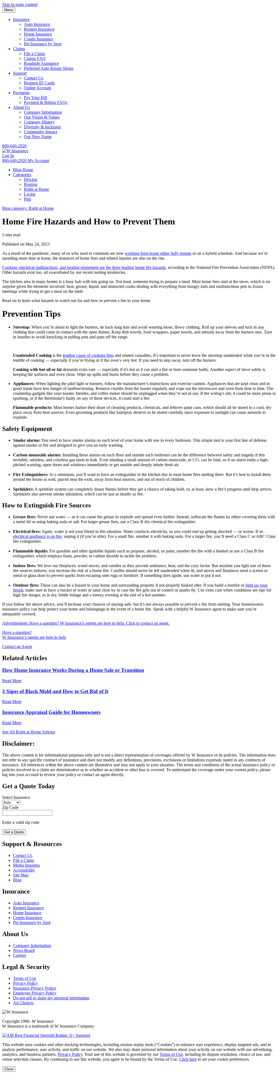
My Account (38, 160)
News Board (24, 950)
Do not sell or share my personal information (51, 998)
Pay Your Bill (35, 97)
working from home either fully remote (158, 253)
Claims (19, 48)
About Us (21, 107)
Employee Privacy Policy (34, 993)
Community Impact (40, 131)
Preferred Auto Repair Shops (48, 68)
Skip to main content (19, 4)
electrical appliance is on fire (37, 536)
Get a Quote (14, 832)
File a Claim (34, 53)
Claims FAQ (35, 58)
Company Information (43, 112)
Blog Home (23, 169)
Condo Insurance (38, 39)
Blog (17, 880)
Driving (30, 179)
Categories (22, 174)
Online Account (37, 87)
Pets (27, 199)
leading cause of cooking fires (88, 355)
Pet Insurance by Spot (42, 44)
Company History (39, 122)
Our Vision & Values (42, 117)
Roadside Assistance (41, 63)
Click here (188, 1059)
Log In (8, 155)
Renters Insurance (39, 29)
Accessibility (24, 870)
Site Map (21, 875)
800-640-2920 (14, 146)
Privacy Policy (25, 983)
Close (8, 1069)
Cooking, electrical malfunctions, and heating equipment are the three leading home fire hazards (84, 267)
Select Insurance (16, 797)
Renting (30, 184)
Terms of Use (24, 978)
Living (29, 194)
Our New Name (38, 136)
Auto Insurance (37, 24)
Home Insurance (38, 34)
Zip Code (10, 807)
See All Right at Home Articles (28, 732)
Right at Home (36, 189)
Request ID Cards (39, 83)
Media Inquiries (26, 865)
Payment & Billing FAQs (45, 102)
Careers (19, 955)
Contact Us (33, 78)
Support (20, 73)
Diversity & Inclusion (42, 127)
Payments (21, 92)
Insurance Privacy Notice (34, 988)
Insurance (21, 19)
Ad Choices (23, 1002)
